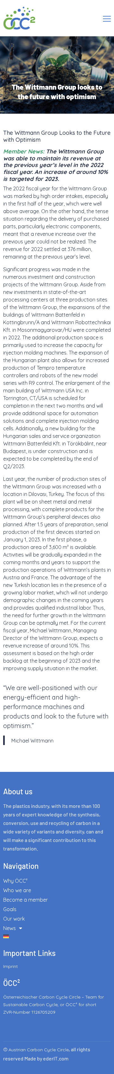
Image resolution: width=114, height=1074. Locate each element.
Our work (14, 919)
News (9, 928)
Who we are (17, 890)
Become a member (25, 900)
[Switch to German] (57, 936)
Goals (9, 909)
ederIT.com (55, 1058)
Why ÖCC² (15, 881)
